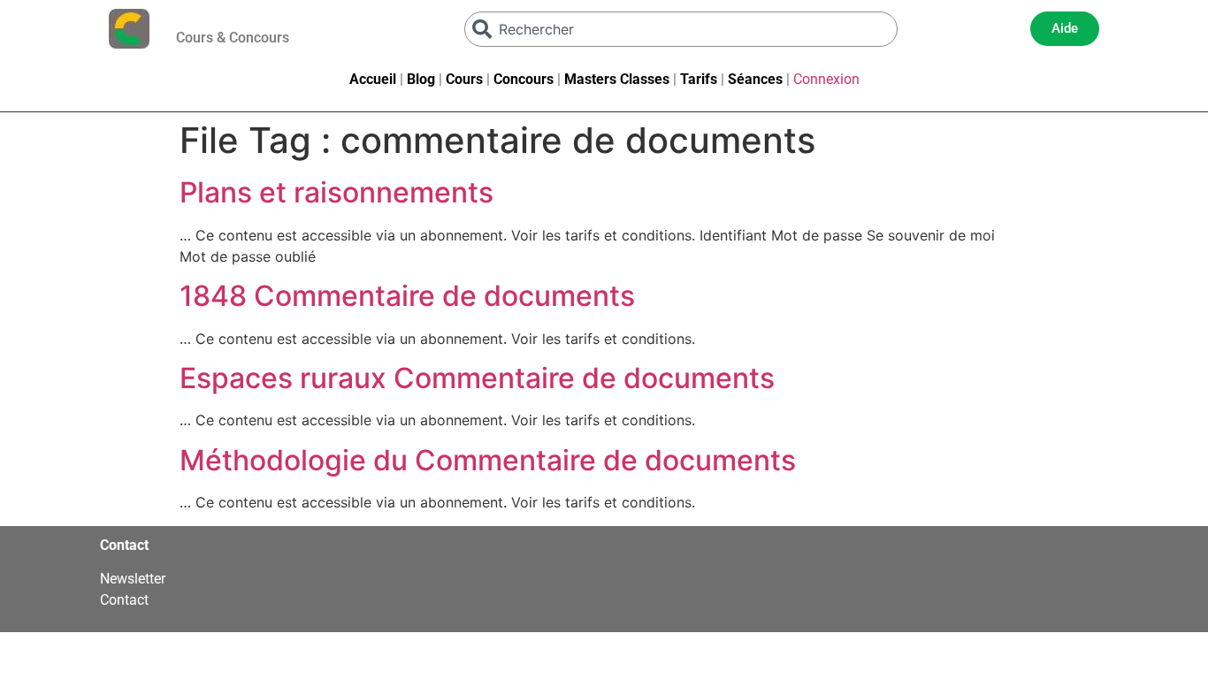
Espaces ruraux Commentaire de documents (477, 378)
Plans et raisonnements (336, 192)
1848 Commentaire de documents (407, 295)
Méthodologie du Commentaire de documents (488, 460)
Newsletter (132, 578)
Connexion (826, 79)
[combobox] (681, 29)
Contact (124, 599)
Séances (755, 79)
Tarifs (698, 79)
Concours (523, 79)
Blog (421, 79)
